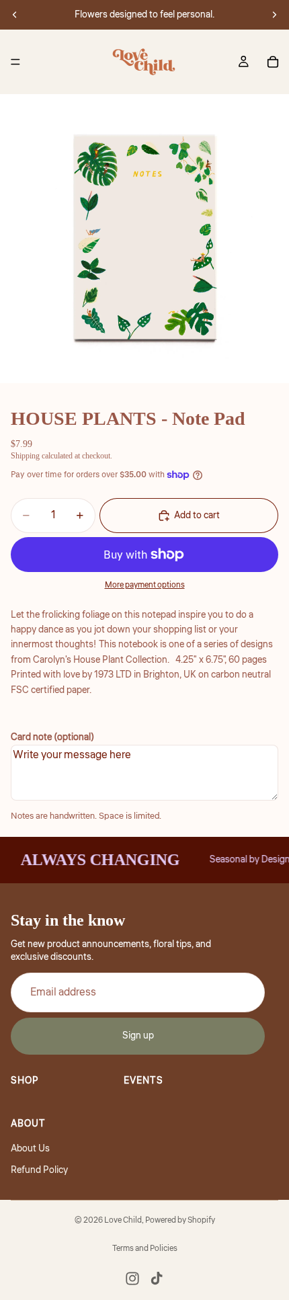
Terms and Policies (144, 1248)
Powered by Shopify (180, 1220)
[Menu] (15, 61)
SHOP (25, 1081)
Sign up (138, 1036)
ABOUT (28, 1124)
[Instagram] (132, 1278)
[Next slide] (274, 15)
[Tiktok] (157, 1278)
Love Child (123, 1220)
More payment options (145, 585)
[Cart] (273, 62)
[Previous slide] (15, 15)
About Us (30, 1148)
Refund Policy (39, 1170)
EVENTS (143, 1081)
